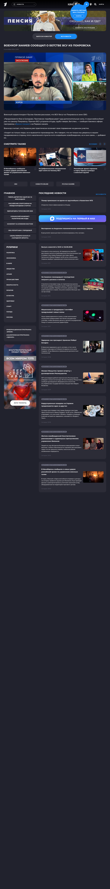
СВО (15, 184)
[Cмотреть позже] (34, 170)
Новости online (42, 184)
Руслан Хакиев (68, 184)
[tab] (44, 36)
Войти (101, 4)
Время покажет (23, 124)
